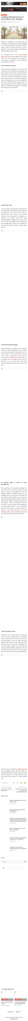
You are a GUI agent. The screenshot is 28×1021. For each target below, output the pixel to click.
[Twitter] (17, 782)
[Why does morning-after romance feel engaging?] (5, 811)
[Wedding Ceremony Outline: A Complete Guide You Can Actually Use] (5, 849)
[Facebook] (13, 782)
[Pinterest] (21, 782)
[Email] (25, 782)
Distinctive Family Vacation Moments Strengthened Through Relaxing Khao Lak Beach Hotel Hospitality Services (18, 820)
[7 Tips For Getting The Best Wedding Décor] (21, 995)
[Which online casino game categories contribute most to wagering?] (5, 839)
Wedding (4, 14)
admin (4, 21)
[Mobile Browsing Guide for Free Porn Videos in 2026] (5, 802)
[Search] (25, 9)
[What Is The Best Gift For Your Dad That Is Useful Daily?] (5, 830)
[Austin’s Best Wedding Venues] (7, 995)
